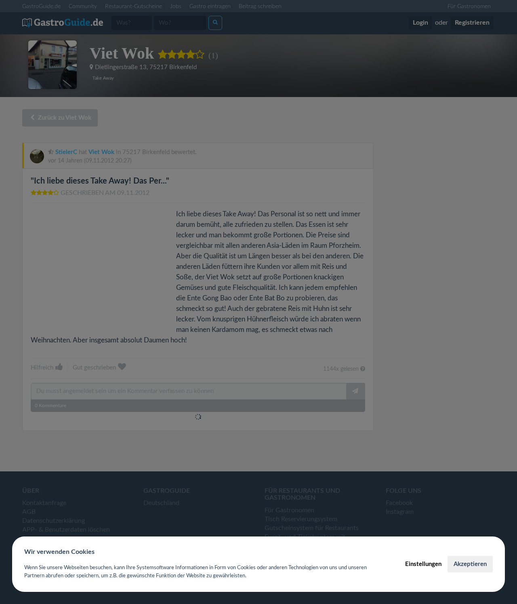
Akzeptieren (470, 564)
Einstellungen (423, 564)
